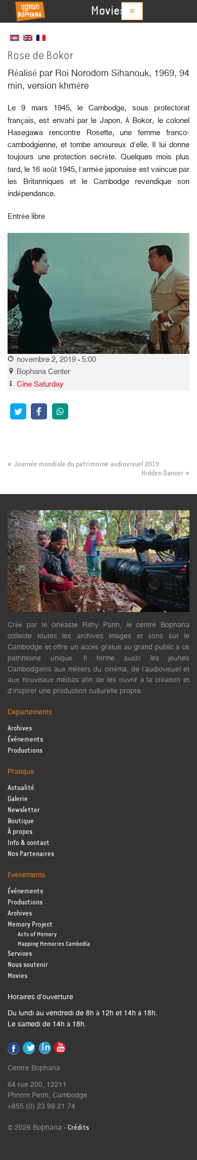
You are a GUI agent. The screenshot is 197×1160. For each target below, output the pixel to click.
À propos (20, 832)
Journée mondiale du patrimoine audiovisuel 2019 (86, 464)
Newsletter (24, 810)
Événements (25, 740)
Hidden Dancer (162, 473)
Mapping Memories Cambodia (54, 944)
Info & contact (29, 843)
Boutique (21, 821)
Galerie (18, 799)
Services (20, 954)
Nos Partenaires (31, 854)
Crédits (78, 1128)
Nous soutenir (28, 965)
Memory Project (30, 925)
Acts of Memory (37, 934)
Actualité (21, 788)
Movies (108, 11)
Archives (20, 728)
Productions (25, 751)
